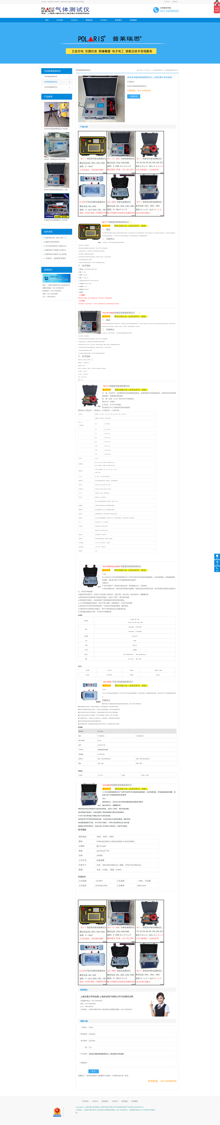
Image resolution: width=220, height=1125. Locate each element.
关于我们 (167, 1)
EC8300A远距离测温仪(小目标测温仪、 (56, 129)
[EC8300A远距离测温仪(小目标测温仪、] (56, 114)
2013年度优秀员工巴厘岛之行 (56, 246)
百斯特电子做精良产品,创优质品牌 (57, 254)
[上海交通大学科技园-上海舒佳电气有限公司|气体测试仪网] (65, 10)
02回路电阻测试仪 (52, 71)
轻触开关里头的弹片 (52, 242)
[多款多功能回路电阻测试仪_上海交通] (56, 175)
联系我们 (175, 1)
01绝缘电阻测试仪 (50, 76)
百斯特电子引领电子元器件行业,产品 (57, 250)
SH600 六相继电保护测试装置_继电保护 (56, 159)
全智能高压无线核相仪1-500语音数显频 (56, 220)
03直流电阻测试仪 (50, 87)
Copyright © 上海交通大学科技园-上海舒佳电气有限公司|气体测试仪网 (101, 1107)
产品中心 (74, 20)
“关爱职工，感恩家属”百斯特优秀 (57, 258)
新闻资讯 (89, 20)
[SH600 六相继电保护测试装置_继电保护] (56, 144)
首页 (47, 20)
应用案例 (133, 20)
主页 (141, 70)
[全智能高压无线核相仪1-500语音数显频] (56, 205)
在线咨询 (133, 96)
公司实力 (103, 20)
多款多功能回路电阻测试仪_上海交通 (56, 190)
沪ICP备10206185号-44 (134, 1107)
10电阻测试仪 (157, 70)
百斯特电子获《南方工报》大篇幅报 (57, 238)
